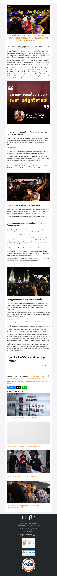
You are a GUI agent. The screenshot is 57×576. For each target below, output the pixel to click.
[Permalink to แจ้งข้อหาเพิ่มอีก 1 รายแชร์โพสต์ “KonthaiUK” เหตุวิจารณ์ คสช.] (28, 404)
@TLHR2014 (30, 529)
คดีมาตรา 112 (22, 68)
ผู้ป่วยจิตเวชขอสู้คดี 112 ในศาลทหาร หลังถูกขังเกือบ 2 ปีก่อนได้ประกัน (24, 446)
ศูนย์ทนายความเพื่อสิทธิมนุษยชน (30, 528)
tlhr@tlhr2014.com (30, 531)
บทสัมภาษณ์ (33, 43)
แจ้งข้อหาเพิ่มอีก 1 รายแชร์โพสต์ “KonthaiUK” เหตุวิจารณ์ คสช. (22, 417)
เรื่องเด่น (38, 43)
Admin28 (27, 43)
